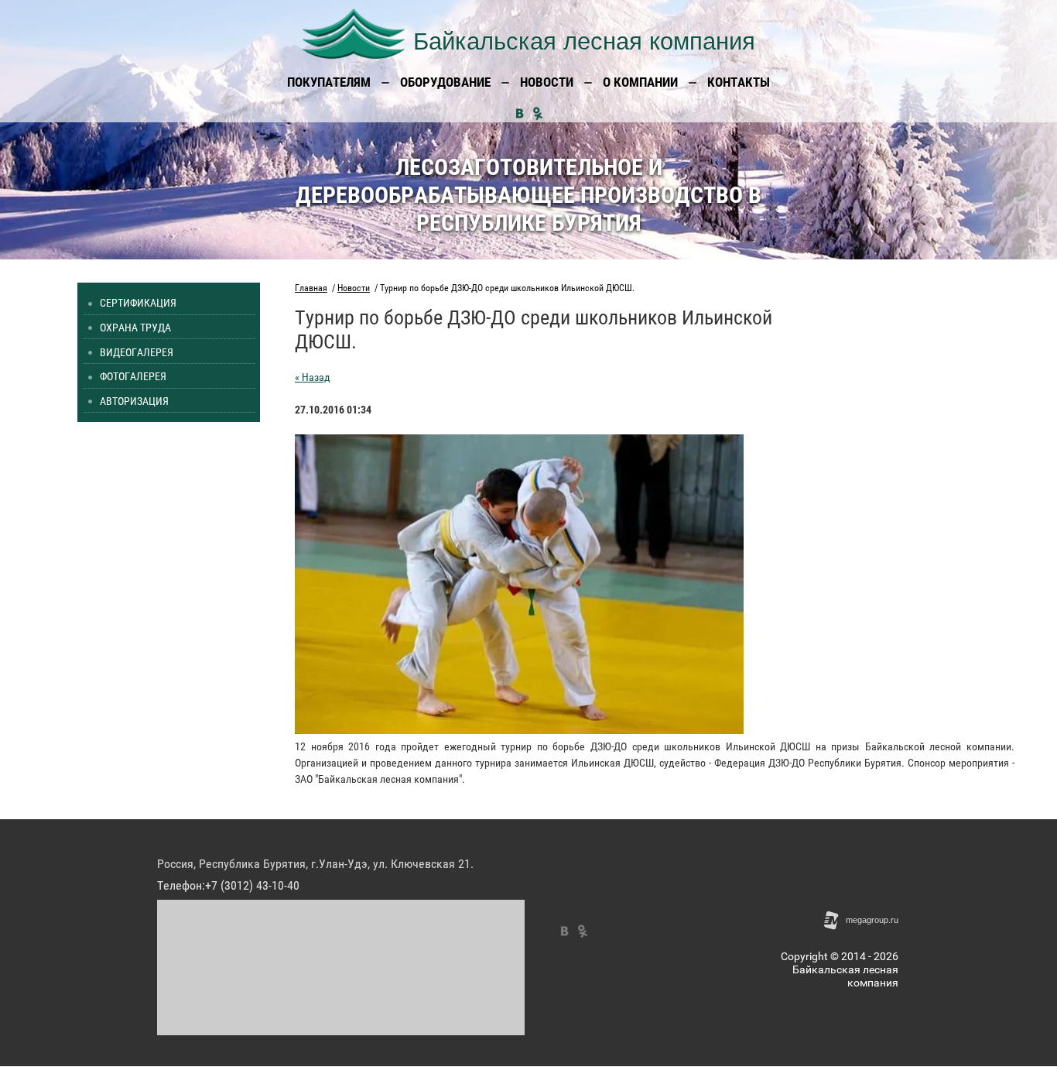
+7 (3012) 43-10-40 (252, 885)
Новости (353, 288)
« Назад (312, 377)
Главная (311, 288)
